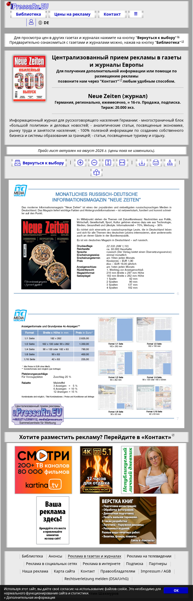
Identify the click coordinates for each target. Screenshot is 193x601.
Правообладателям (117, 571)
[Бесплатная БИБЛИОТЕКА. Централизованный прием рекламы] (29, 6)
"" (156, 37)
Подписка (134, 563)
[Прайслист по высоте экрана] (108, 162)
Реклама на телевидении (149, 556)
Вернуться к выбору (43, 163)
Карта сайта (64, 571)
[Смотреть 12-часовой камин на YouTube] (96, 470)
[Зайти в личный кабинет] (31, 22)
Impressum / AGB (156, 571)
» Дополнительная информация (29, 597)
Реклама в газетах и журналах (94, 556)
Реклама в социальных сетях (51, 563)
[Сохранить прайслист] (142, 162)
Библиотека (28, 14)
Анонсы (55, 556)
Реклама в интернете (101, 563)
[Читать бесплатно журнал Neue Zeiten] (96, 172)
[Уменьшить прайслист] (94, 162)
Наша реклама (35, 571)
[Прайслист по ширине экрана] (122, 162)
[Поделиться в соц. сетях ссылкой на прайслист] (170, 162)
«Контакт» (156, 437)
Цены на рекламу (72, 14)
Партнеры (158, 563)
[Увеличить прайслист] (80, 162)
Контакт (112, 14)
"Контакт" (109, 81)
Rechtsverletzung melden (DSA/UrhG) (96, 578)
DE (46, 22)
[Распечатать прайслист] (156, 162)
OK (176, 590)
